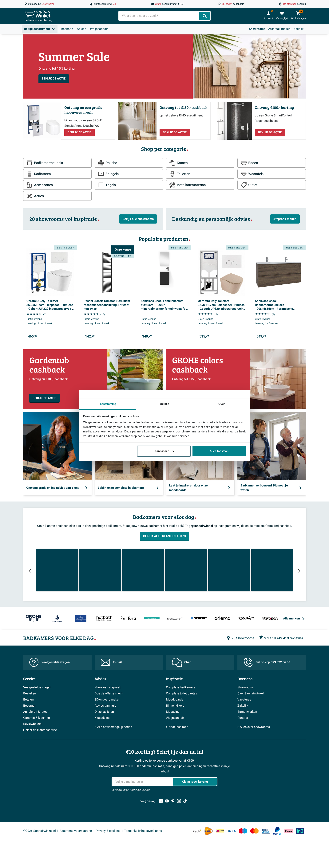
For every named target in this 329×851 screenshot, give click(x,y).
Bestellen (29, 693)
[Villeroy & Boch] (80, 618)
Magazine (173, 711)
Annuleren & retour (36, 711)
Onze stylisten (104, 711)
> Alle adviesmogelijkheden (113, 727)
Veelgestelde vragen (56, 662)
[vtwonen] (270, 618)
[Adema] (222, 618)
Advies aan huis (105, 705)
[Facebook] (160, 801)
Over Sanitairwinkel (250, 693)
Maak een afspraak (108, 687)
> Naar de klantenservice (40, 730)
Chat (187, 662)
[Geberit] (199, 618)
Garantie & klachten (36, 718)
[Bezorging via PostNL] (208, 831)
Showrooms (257, 29)
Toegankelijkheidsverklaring (143, 831)
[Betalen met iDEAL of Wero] (220, 831)
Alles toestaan (219, 451)
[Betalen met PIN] (266, 831)
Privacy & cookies (108, 831)
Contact (242, 718)
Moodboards (174, 699)
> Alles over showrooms (253, 727)
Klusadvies (102, 718)
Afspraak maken (279, 29)
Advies (81, 29)
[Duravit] (246, 618)
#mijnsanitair (99, 29)
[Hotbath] (104, 618)
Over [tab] (221, 403)
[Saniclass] (57, 618)
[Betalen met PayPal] (277, 831)
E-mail (117, 662)
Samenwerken (247, 711)
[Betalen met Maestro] (243, 831)
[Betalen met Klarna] (288, 831)
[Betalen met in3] (300, 831)
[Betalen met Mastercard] (254, 831)
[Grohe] (33, 618)
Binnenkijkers (175, 705)
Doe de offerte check (109, 693)
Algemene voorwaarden (76, 831)
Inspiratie (67, 29)
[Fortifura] (128, 618)
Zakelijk (299, 29)
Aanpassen (161, 451)
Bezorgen (29, 705)
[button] (57, 570)
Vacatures (244, 699)
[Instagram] (179, 801)
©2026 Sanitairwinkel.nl (39, 831)
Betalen (28, 699)
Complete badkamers (180, 687)
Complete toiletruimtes (181, 693)
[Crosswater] (175, 618)
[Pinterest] (173, 801)
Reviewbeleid (32, 724)
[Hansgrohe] (151, 618)
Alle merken (291, 618)
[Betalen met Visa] (231, 831)
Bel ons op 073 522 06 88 (273, 662)
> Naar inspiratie (177, 727)
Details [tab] (164, 403)
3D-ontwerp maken (107, 699)
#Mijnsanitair (175, 718)
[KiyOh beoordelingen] (197, 831)
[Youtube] (166, 801)
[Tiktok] (185, 801)
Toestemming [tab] (107, 403)
